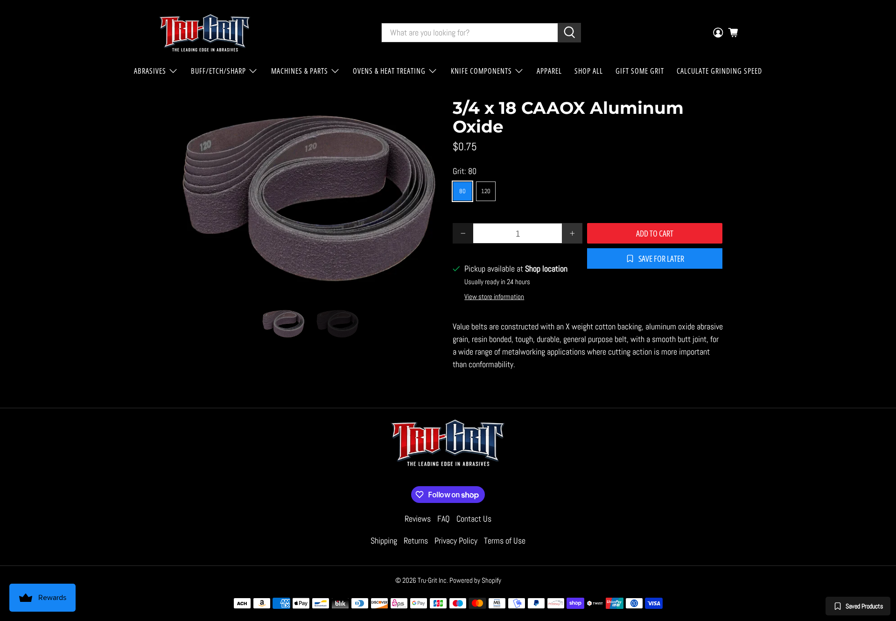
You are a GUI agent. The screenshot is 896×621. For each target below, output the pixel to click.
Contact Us (473, 518)
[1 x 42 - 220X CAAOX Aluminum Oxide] (308, 195)
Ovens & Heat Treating (389, 71)
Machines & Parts (299, 71)
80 (462, 191)
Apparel (549, 71)
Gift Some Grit (640, 71)
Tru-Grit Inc (432, 580)
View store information (494, 296)
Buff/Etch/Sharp (218, 71)
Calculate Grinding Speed (719, 71)
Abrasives (150, 71)
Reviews (418, 518)
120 (485, 191)
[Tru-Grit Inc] (205, 33)
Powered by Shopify (475, 580)
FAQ (443, 518)
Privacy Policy (455, 540)
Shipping (384, 540)
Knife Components (481, 71)
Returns (416, 540)
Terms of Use (504, 540)
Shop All (588, 71)
